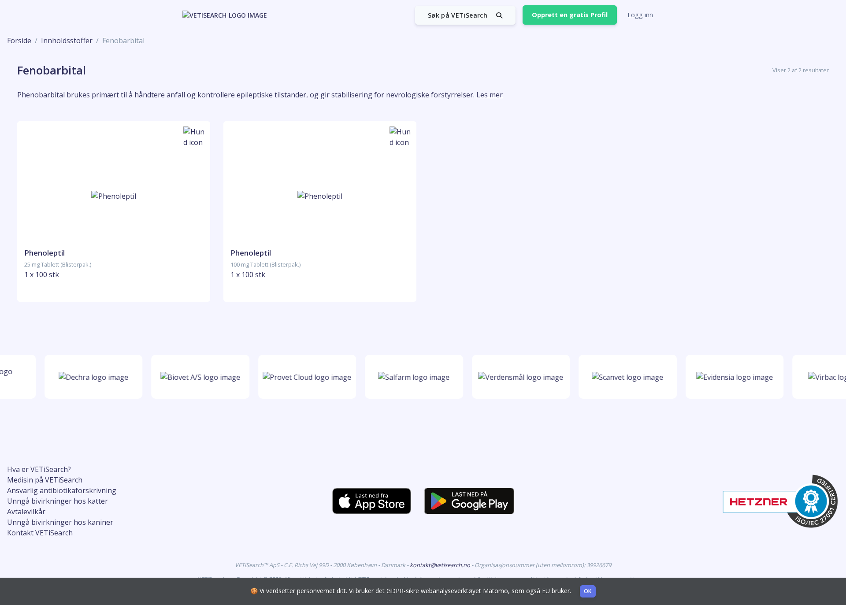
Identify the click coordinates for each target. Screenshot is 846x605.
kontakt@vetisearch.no (440, 565)
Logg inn (640, 15)
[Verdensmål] (517, 376)
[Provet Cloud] (304, 376)
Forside (19, 40)
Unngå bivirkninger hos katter (57, 501)
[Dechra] (90, 376)
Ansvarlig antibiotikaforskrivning (61, 490)
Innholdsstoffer (67, 40)
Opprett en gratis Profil (570, 15)
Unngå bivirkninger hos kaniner (60, 522)
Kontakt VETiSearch (40, 533)
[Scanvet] (624, 376)
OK (588, 591)
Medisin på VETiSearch (44, 480)
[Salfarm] (410, 376)
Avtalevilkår (26, 511)
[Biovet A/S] (197, 376)
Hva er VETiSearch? (39, 469)
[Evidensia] (731, 376)
